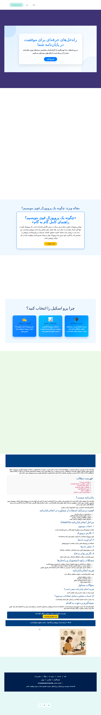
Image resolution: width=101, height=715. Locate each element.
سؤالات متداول (85, 490)
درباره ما (51, 676)
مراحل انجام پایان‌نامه (83, 485)
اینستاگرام (57, 680)
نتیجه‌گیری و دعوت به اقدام (81, 492)
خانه (27, 5)
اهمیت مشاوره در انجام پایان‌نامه (80, 484)
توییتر (42, 680)
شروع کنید (50, 59)
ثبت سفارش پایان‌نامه (50, 616)
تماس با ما (38, 676)
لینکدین (49, 680)
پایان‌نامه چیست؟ (84, 482)
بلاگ (34, 5)
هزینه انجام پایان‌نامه (83, 489)
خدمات (59, 676)
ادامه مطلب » (50, 244)
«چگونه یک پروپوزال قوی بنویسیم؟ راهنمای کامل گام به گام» (50, 220)
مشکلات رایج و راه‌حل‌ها (82, 487)
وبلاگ (45, 676)
